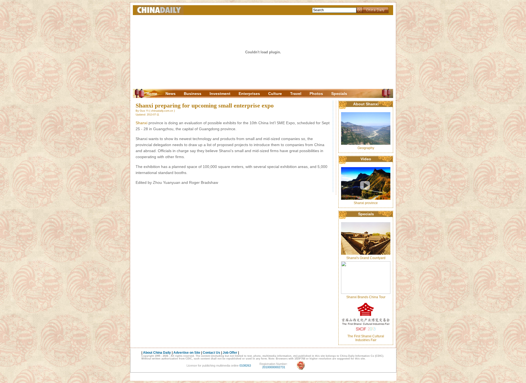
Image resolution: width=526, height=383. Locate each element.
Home (152, 93)
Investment (220, 93)
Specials (339, 93)
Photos (316, 93)
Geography (366, 148)
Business (192, 93)
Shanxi (141, 123)
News (170, 93)
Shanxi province (366, 203)
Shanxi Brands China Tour (365, 297)
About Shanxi (366, 104)
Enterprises (249, 93)
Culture (275, 93)
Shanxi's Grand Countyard (365, 258)
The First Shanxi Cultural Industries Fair (365, 338)
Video (366, 159)
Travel (295, 93)
